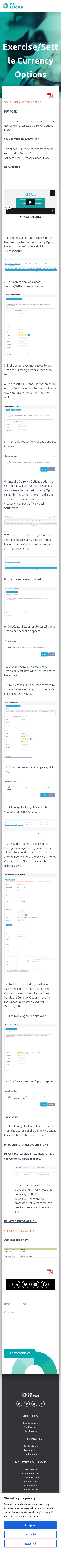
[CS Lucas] (14, 6)
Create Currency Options (19, 1230)
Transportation (30, 1477)
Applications (30, 1450)
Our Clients (30, 1431)
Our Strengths (30, 1423)
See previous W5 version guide (22, 101)
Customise (30, 1534)
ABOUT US (30, 1416)
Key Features (31, 1446)
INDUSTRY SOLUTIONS (30, 1462)
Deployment (30, 1454)
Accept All (30, 1525)
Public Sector (30, 1489)
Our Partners (30, 1427)
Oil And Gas (30, 1481)
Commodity (30, 1485)
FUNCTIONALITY (30, 1439)
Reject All (30, 1543)
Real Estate (30, 1469)
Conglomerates (30, 1473)
